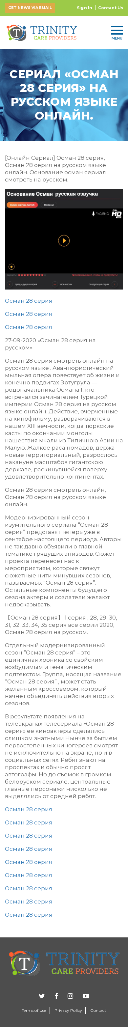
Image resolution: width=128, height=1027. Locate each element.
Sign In (84, 7)
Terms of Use (34, 1010)
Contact (98, 1010)
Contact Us (110, 7)
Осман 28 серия (28, 300)
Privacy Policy (68, 1010)
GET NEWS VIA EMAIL (30, 7)
